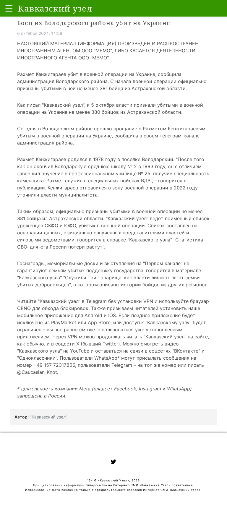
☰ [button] (9, 8)
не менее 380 (84, 112)
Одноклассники (37, 358)
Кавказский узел (63, 105)
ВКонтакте (186, 351)
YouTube (79, 351)
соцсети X (67, 344)
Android (93, 315)
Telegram (96, 301)
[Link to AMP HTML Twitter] (113, 462)
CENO (24, 308)
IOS (112, 315)
